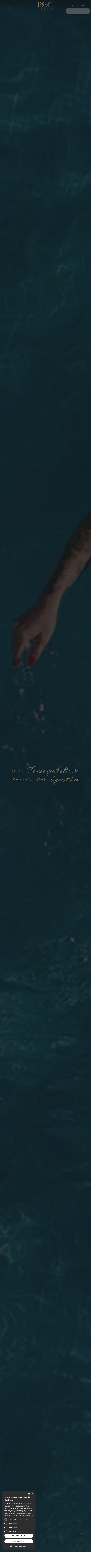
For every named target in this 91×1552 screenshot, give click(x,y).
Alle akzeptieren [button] (18, 1536)
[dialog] (19, 1520)
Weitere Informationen (25, 1515)
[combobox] (29, 1494)
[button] (18, 1546)
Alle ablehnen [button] (19, 1541)
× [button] (32, 1494)
